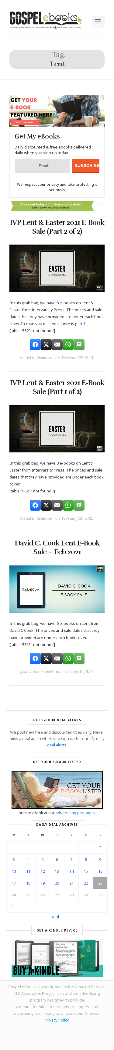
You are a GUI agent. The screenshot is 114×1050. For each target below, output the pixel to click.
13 (57, 871)
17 (14, 883)
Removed (44, 357)
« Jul (55, 916)
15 (86, 871)
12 (42, 871)
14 (71, 871)
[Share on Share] (35, 344)
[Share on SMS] (79, 344)
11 (28, 871)
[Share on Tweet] (46, 344)
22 (86, 883)
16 (100, 871)
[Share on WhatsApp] (68, 344)
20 (57, 883)
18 (28, 883)
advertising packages (75, 812)
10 (14, 871)
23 (100, 883)
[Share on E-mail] (57, 344)
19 (42, 883)
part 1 (80, 323)
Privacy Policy (56, 1020)
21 (71, 883)
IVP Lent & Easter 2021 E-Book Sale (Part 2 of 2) (57, 227)
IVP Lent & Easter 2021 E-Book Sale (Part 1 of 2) (57, 387)
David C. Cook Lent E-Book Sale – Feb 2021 (57, 547)
